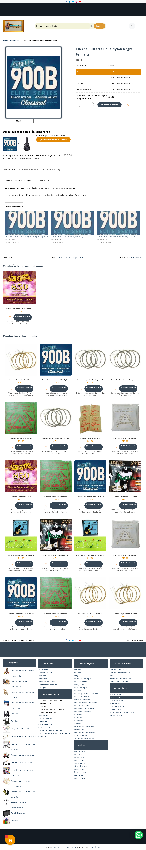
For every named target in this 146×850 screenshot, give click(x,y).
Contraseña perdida (47, 684)
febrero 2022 (80, 772)
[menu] (140, 26)
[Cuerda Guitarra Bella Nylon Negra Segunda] (26, 223)
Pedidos (42, 675)
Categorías (13, 662)
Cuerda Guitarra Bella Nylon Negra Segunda (26, 236)
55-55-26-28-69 (116, 715)
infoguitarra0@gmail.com (50, 730)
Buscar (99, 26)
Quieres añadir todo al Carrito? (53, 139)
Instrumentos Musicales (85, 702)
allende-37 (79, 672)
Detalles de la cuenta (48, 681)
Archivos (82, 745)
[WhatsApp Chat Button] (139, 835)
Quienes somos (81, 735)
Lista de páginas (86, 663)
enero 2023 (79, 763)
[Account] (132, 26)
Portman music (117, 694)
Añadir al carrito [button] (23, 316)
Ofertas (77, 723)
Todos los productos (84, 738)
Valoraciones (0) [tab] (51, 170)
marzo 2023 (79, 760)
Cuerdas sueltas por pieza (71, 257)
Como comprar (81, 687)
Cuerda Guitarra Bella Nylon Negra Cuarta (117, 236)
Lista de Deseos (81, 705)
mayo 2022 (79, 769)
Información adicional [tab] (29, 170)
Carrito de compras (83, 678)
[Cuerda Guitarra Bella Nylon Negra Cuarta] (118, 223)
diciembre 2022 (81, 766)
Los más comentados (84, 708)
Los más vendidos (118, 669)
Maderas (78, 714)
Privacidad (43, 669)
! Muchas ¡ (79, 669)
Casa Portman (81, 681)
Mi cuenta (78, 720)
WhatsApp (43, 715)
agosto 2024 (80, 751)
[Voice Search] (92, 26)
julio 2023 (78, 754)
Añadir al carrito (111, 104)
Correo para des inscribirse (87, 693)
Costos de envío (46, 672)
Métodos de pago (51, 694)
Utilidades (48, 663)
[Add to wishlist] (128, 104)
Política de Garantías (84, 726)
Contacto (78, 690)
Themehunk (94, 847)
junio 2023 (79, 757)
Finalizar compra (82, 699)
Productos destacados (84, 732)
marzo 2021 (79, 778)
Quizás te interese (123, 663)
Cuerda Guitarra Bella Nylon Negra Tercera (72, 236)
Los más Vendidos (82, 711)
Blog (76, 675)
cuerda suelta (135, 257)
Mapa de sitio (80, 717)
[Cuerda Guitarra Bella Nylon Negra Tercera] (72, 223)
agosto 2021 (80, 775)
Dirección (42, 678)
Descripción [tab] (9, 170)
